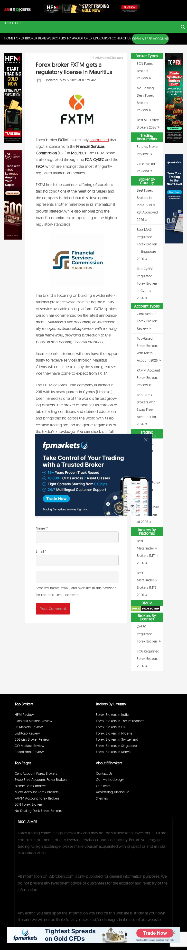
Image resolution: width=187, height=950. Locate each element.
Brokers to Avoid (67, 38)
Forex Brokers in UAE (111, 727)
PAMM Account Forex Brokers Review (148, 377)
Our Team (103, 786)
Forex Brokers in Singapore (116, 746)
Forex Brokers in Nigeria (114, 733)
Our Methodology (110, 779)
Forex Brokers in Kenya (113, 752)
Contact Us (121, 38)
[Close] (146, 439)
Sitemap (102, 798)
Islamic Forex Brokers (30, 786)
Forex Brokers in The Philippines (120, 721)
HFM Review (24, 714)
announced (99, 139)
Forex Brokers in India (112, 714)
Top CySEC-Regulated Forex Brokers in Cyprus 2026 (147, 283)
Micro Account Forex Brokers (36, 792)
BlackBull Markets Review (33, 721)
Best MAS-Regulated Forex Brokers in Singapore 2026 (147, 244)
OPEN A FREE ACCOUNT (150, 39)
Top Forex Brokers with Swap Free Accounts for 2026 (146, 409)
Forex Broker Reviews (32, 38)
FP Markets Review (29, 727)
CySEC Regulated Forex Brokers (147, 633)
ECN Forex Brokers (29, 804)
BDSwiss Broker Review (32, 739)
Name (42, 528)
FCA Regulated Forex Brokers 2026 (148, 658)
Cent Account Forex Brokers (36, 773)
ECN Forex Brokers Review (145, 70)
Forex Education (96, 38)
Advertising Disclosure (112, 792)
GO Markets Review (29, 746)
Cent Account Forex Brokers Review (147, 321)
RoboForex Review (29, 752)
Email (41, 551)
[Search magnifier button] (183, 27)
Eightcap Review (27, 733)
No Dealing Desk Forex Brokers (38, 811)
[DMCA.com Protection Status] (145, 610)
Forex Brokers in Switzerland (117, 739)
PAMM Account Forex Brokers (37, 798)
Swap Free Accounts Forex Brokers (41, 779)
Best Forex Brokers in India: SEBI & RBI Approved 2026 (147, 205)
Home (9, 38)
